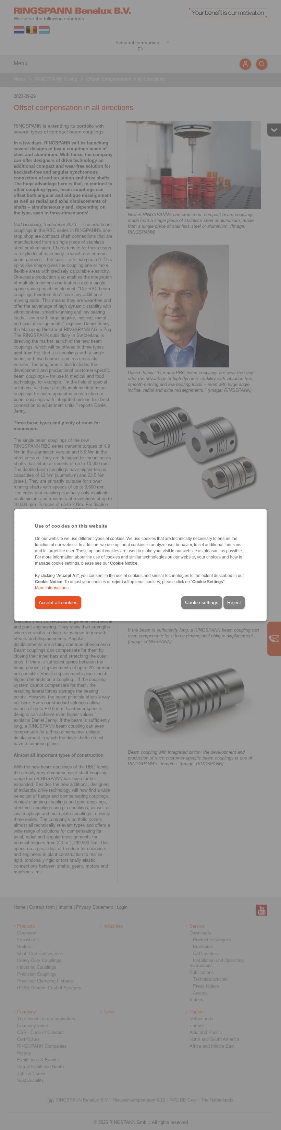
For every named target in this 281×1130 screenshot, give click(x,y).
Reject (234, 602)
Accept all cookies (58, 602)
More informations (52, 588)
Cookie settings (201, 602)
